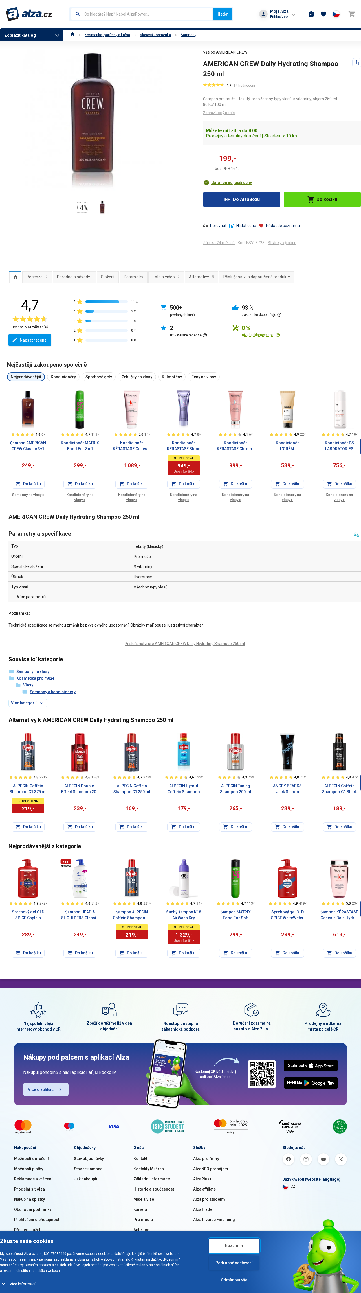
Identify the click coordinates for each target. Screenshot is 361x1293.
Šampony (188, 35)
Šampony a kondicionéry (53, 692)
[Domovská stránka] (73, 35)
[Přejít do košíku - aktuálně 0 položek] (351, 14)
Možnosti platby (28, 1169)
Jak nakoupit (85, 1179)
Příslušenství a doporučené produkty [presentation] (256, 277)
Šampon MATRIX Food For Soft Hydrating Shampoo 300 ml (235, 915)
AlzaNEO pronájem (210, 1169)
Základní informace (151, 1179)
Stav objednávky (89, 1158)
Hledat (222, 14)
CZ (293, 1186)
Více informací (22, 1284)
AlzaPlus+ (202, 1179)
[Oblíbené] (323, 14)
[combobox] (142, 14)
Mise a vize (143, 1199)
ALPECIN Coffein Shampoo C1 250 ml (131, 789)
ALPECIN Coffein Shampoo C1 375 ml (28, 789)
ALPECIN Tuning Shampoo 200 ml (235, 789)
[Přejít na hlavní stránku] (29, 14)
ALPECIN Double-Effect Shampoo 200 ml (79, 789)
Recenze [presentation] (37, 277)
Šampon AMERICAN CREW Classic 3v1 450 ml (28, 446)
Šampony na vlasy (28, 495)
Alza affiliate (204, 1189)
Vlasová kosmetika (155, 35)
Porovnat (218, 225)
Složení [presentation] (107, 277)
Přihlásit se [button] (279, 16)
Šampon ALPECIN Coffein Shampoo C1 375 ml (132, 915)
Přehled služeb (27, 1230)
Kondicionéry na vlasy (79, 497)
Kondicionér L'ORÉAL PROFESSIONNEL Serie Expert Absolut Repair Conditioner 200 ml (287, 446)
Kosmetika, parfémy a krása (107, 35)
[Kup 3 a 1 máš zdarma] (65, 863)
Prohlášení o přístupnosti (37, 1219)
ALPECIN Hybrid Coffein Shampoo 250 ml (184, 789)
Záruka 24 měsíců (219, 242)
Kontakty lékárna (148, 1169)
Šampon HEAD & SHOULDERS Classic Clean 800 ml (79, 915)
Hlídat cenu (246, 225)
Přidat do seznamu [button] (283, 225)
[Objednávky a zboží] (311, 14)
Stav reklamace (88, 1169)
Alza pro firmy (206, 1158)
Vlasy (28, 685)
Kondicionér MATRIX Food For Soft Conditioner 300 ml (80, 446)
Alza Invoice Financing (214, 1219)
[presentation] (15, 277)
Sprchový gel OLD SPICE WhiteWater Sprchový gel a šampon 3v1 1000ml (287, 915)
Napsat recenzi (34, 340)
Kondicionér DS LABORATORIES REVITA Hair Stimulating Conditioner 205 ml (339, 446)
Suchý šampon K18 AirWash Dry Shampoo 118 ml (183, 915)
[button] (227, 182)
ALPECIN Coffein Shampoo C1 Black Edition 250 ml (339, 789)
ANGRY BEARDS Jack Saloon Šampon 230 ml (287, 789)
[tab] (15, 277)
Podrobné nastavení (234, 1263)
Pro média (143, 1219)
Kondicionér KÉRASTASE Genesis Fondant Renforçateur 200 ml (132, 446)
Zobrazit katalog (20, 35)
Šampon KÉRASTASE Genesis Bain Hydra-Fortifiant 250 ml (339, 915)
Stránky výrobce (282, 242)
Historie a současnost (153, 1189)
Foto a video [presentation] (166, 277)
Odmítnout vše (234, 1280)
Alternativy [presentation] (201, 277)
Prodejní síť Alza (29, 1189)
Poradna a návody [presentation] (73, 277)
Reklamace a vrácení (33, 1179)
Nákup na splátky (29, 1199)
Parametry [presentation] (134, 277)
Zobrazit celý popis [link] (219, 113)
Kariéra (140, 1209)
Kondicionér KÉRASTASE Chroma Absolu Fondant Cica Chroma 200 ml (236, 446)
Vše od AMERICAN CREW (225, 52)
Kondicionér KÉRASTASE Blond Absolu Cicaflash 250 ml (184, 446)
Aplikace (141, 1230)
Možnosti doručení (31, 1158)
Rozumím (234, 1245)
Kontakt (140, 1158)
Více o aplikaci (41, 1089)
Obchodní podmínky (32, 1209)
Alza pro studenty (209, 1199)
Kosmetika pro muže (35, 678)
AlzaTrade (202, 1209)
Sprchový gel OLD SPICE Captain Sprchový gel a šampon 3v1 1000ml (28, 915)
